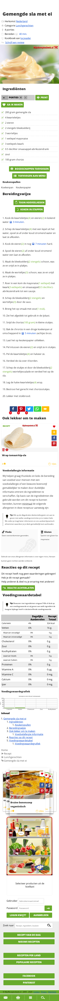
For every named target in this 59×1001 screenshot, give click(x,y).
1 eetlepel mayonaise (16, 138)
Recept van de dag (29, 934)
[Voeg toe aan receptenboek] (54, 432)
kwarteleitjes (22, 218)
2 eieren (9, 122)
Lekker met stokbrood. (18, 396)
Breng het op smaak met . (25, 308)
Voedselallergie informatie (29, 734)
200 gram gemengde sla (18, 112)
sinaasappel (39, 287)
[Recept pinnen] (54, 443)
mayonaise (38, 283)
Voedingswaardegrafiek (27, 743)
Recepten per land (29, 955)
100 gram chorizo (14, 159)
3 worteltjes (11, 133)
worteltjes (21, 272)
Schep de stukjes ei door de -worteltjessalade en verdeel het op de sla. (28, 371)
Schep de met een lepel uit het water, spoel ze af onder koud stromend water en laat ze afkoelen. (29, 233)
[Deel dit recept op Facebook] (13, 409)
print (44, 97)
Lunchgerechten (24, 25)
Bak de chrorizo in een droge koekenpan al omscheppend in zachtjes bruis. (27, 331)
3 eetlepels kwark (14, 143)
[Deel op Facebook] (54, 438)
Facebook (29, 975)
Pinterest (29, 982)
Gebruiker (12, 901)
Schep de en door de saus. (24, 300)
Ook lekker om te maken (22, 731)
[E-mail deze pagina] (45, 409)
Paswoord (12, 908)
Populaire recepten (29, 962)
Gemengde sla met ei (14, 718)
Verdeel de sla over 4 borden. (22, 360)
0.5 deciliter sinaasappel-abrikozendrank (27, 149)
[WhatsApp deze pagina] (37, 409)
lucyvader (25, 38)
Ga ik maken (14, 104)
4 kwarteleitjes (13, 117)
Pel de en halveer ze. (25, 354)
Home (4, 750)
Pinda (8, 531)
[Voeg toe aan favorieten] (54, 426)
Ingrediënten (16, 721)
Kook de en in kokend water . (29, 220)
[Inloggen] (48, 908)
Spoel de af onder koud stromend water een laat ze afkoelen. (27, 252)
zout (7, 154)
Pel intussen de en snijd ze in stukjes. (31, 347)
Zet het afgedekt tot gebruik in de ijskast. (28, 315)
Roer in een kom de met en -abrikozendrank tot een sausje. (29, 287)
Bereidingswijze (17, 728)
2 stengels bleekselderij (17, 128)
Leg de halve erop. (24, 382)
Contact (37, 992)
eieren (39, 218)
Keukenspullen (23, 724)
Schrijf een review (14, 42)
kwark (12, 287)
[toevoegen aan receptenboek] (50, 781)
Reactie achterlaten (20, 587)
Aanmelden (41, 915)
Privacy (44, 992)
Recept (7, 753)
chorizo (25, 322)
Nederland (21, 21)
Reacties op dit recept (21, 737)
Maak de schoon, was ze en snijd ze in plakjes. (28, 263)
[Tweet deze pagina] (29, 409)
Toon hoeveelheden (31, 202)
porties (10, 29)
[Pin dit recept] (21, 409)
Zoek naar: (8, 925)
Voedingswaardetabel (21, 740)
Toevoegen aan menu (31, 175)
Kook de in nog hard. (29, 243)
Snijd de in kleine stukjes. (29, 322)
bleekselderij (28, 261)
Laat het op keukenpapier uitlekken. (25, 340)
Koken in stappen (31, 209)
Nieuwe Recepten (29, 941)
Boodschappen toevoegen (31, 168)
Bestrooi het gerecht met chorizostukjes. (28, 389)
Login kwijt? (18, 915)
